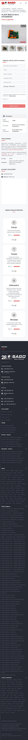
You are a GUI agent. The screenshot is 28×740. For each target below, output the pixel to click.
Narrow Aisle (4, 494)
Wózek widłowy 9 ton (18, 571)
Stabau (11, 499)
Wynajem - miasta (6, 449)
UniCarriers (19, 503)
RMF (2, 496)
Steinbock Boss (18, 499)
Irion (8, 695)
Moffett (13, 492)
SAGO (6, 496)
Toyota (18, 501)
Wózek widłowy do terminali (8, 606)
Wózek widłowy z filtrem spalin (9, 616)
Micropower (21, 701)
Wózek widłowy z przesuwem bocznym (11, 653)
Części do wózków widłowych (16, 160)
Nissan (15, 494)
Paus (19, 494)
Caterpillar (4, 477)
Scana (10, 496)
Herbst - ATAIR (5, 483)
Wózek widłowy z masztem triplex (9, 625)
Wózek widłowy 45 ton (7, 567)
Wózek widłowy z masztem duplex (10, 621)
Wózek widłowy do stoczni (8, 595)
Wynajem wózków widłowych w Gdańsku (11, 453)
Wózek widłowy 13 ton (19, 543)
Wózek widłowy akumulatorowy (9, 574)
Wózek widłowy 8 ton (6, 571)
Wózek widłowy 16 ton (7, 547)
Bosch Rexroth (11, 682)
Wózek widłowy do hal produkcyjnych (10, 580)
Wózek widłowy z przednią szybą (9, 647)
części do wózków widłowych (16, 149)
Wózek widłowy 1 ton (19, 539)
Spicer (16, 708)
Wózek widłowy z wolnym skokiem (9, 664)
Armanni (12, 470)
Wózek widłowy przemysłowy (8, 608)
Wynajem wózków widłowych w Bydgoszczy (12, 458)
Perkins (3, 706)
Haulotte (19, 481)
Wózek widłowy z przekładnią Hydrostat (11, 651)
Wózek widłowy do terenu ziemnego (10, 603)
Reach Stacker (5, 519)
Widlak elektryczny (10, 537)
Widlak (3, 537)
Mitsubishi (3, 492)
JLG (8, 485)
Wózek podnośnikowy (6, 539)
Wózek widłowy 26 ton (7, 556)
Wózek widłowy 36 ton (7, 563)
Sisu (2, 708)
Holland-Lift (13, 483)
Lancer (15, 699)
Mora (22, 492)
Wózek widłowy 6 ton (6, 569)
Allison (15, 679)
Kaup (7, 488)
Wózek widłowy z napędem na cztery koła (11, 629)
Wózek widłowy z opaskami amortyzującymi (12, 636)
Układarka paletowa (19, 534)
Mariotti (9, 701)
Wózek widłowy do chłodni (8, 578)
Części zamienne (6, 677)
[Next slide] (25, 48)
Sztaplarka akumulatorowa (8, 521)
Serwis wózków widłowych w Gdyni (10, 441)
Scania (15, 496)
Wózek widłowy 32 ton (7, 560)
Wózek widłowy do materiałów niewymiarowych (13, 584)
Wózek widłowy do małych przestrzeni (11, 582)
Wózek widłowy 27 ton (19, 556)
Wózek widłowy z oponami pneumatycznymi (12, 638)
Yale (14, 503)
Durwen (19, 479)
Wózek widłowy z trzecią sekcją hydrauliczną (12, 658)
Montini (18, 492)
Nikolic (10, 494)
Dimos (9, 479)
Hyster (23, 483)
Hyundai (3, 695)
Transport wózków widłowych (8, 427)
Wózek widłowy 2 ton (19, 550)
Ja (2, 485)
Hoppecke (11, 692)
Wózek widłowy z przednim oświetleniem (11, 649)
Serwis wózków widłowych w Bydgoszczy (11, 444)
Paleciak (3, 510)
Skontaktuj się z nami (7, 154)
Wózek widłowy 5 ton (19, 567)
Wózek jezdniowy (21, 537)
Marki (3, 468)
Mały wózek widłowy (19, 508)
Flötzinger (9, 481)
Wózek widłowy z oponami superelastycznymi (12, 640)
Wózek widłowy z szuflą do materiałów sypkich (13, 656)
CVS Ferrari (10, 686)
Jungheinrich (18, 485)
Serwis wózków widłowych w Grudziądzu (11, 446)
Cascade (22, 475)
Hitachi (16, 690)
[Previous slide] (2, 48)
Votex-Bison (8, 503)
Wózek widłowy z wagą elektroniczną (10, 662)
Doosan (14, 479)
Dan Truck (3, 479)
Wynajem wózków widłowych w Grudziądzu (12, 460)
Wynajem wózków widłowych (8, 430)
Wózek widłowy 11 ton (19, 541)
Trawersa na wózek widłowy (8, 532)
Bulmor (16, 475)
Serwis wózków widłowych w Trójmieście (11, 437)
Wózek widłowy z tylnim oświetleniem (10, 660)
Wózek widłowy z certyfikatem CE (9, 612)
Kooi (23, 488)
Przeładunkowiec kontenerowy (16, 517)
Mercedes (14, 701)
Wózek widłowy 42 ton (19, 565)
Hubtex (19, 483)
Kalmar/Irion (17, 697)
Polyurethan (4, 517)
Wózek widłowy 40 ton (7, 565)
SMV (7, 499)
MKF (9, 492)
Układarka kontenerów (7, 534)
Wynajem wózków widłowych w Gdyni (10, 456)
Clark (9, 477)
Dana (21, 686)
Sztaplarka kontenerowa (7, 530)
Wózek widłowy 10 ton (7, 541)
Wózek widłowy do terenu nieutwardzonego (12, 599)
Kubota (10, 699)
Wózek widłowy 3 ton (19, 558)
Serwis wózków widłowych (8, 432)
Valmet (19, 710)
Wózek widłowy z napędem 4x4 (9, 627)
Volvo (2, 503)
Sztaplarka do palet (18, 526)
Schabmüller (20, 706)
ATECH (19, 679)
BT (13, 475)
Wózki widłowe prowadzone (8, 675)
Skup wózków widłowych (7, 425)
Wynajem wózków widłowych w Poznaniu (11, 462)
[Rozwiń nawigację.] (25, 3)
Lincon (19, 699)
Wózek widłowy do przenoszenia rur (10, 589)
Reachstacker (13, 519)
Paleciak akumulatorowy (13, 510)
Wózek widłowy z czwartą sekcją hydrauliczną (12, 614)
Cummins (3, 686)
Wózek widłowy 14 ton (7, 545)
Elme (23, 479)
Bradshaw (8, 475)
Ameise (3, 470)
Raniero (23, 494)
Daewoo (19, 477)
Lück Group (8, 490)
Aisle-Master (9, 679)
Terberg (13, 501)
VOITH (23, 710)
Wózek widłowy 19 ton (7, 550)
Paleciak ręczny (5, 515)
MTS (14, 703)
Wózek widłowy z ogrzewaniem (9, 634)
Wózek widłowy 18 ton (19, 547)
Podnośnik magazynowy (17, 515)
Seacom (20, 496)
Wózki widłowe (5, 506)
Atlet (16, 470)
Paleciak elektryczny (6, 513)
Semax (3, 499)
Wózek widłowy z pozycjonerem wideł (10, 645)
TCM (8, 501)
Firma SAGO (5, 409)
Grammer (19, 688)
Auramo (21, 470)
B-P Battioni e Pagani (6, 472)
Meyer (22, 490)
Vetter (22, 501)
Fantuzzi (3, 481)
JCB (5, 485)
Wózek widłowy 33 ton (19, 560)
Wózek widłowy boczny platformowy (10, 576)
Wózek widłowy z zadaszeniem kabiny (10, 669)
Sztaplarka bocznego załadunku (9, 524)
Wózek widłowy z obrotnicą (8, 632)
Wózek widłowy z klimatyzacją (8, 619)
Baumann (19, 472)
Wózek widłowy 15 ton (19, 545)
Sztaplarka (20, 519)
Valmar (12, 712)
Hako (14, 481)
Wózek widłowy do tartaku (8, 597)
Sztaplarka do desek (6, 526)
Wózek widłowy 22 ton (19, 552)
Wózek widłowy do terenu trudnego (10, 601)
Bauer (14, 472)
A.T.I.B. (3, 679)
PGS (7, 706)
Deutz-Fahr (4, 688)
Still (24, 499)
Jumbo (12, 485)
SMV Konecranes (9, 708)
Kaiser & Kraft (4, 697)
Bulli (17, 682)
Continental (19, 684)
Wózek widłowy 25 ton (19, 554)
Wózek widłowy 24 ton (7, 554)
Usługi (3, 422)
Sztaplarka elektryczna (7, 528)
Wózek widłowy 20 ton (7, 552)
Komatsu (12, 488)
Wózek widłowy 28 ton (7, 558)
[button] (21, 3)
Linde (2, 490)
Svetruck (3, 501)
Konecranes (18, 488)
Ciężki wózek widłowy (6, 508)
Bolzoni (3, 475)
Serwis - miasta (6, 434)
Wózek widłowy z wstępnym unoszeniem (11, 666)
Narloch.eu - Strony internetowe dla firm (11, 735)
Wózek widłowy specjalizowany (9, 610)
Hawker (3, 690)
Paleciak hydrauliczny (18, 513)
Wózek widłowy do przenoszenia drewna (11, 587)
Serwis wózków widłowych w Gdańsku (10, 439)
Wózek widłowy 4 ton (19, 563)
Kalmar (3, 488)
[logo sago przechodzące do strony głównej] (8, 3)
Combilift (13, 477)
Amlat (7, 470)
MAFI (13, 490)
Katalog (14, 8)
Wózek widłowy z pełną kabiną (9, 643)
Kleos (22, 697)
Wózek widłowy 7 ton (18, 569)
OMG (22, 703)
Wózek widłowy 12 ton (7, 543)
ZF (9, 712)
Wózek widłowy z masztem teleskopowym (11, 623)
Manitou (18, 490)
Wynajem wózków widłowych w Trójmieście (12, 451)
